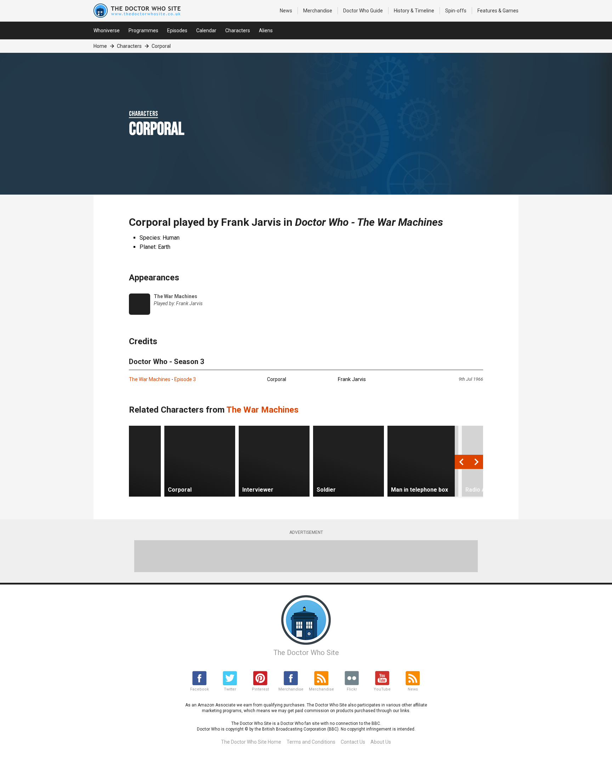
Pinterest (260, 689)
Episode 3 (185, 379)
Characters (237, 30)
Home (100, 46)
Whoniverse (107, 30)
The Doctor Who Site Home (251, 742)
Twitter (230, 689)
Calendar (206, 30)
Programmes (143, 30)
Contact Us (353, 742)
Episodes (177, 30)
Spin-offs (455, 10)
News (286, 10)
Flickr (352, 689)
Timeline (414, 10)
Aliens (266, 30)
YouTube (382, 689)
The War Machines (149, 379)
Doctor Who (363, 10)
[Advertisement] (306, 556)
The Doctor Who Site (306, 652)
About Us (380, 742)
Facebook (199, 689)
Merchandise (317, 10)
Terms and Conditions (311, 742)
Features (497, 10)
